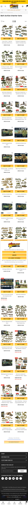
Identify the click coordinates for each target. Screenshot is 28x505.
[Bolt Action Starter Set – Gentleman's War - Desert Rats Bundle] (21, 363)
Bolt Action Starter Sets (8, 12)
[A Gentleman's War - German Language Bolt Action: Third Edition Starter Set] (7, 417)
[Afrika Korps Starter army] (21, 158)
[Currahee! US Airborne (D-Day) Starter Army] (21, 311)
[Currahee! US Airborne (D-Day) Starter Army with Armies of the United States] (7, 336)
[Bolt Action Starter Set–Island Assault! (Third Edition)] (7, 81)
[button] (13, 21)
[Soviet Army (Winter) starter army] (7, 207)
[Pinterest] (10, 478)
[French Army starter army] (21, 183)
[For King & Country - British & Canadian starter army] (7, 56)
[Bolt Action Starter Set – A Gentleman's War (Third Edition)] (21, 81)
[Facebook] (2, 478)
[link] (3, 503)
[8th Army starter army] (7, 183)
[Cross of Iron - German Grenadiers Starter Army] (7, 30)
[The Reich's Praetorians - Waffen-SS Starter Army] (21, 30)
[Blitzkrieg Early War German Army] (7, 363)
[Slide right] (25, 10)
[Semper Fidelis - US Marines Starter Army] (7, 158)
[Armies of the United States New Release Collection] (21, 336)
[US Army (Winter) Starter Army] (7, 311)
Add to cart (7, 38)
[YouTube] (17, 478)
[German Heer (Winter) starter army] (21, 207)
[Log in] (23, 6)
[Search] (5, 6)
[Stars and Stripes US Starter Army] (21, 56)
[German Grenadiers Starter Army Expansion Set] (7, 283)
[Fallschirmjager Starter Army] (7, 132)
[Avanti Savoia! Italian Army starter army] (21, 233)
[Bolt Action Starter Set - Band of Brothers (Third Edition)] (7, 107)
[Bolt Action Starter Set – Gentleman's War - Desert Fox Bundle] (7, 390)
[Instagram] (6, 478)
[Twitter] (20, 478)
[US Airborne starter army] (21, 132)
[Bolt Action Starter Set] (21, 283)
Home (2, 12)
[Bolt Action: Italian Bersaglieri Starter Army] (7, 233)
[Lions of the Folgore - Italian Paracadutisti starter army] (21, 417)
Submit (22, 471)
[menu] (1, 6)
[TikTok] (13, 478)
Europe (20, 475)
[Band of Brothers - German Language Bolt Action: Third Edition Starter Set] (21, 390)
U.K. (15, 475)
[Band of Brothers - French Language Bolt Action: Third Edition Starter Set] (21, 107)
